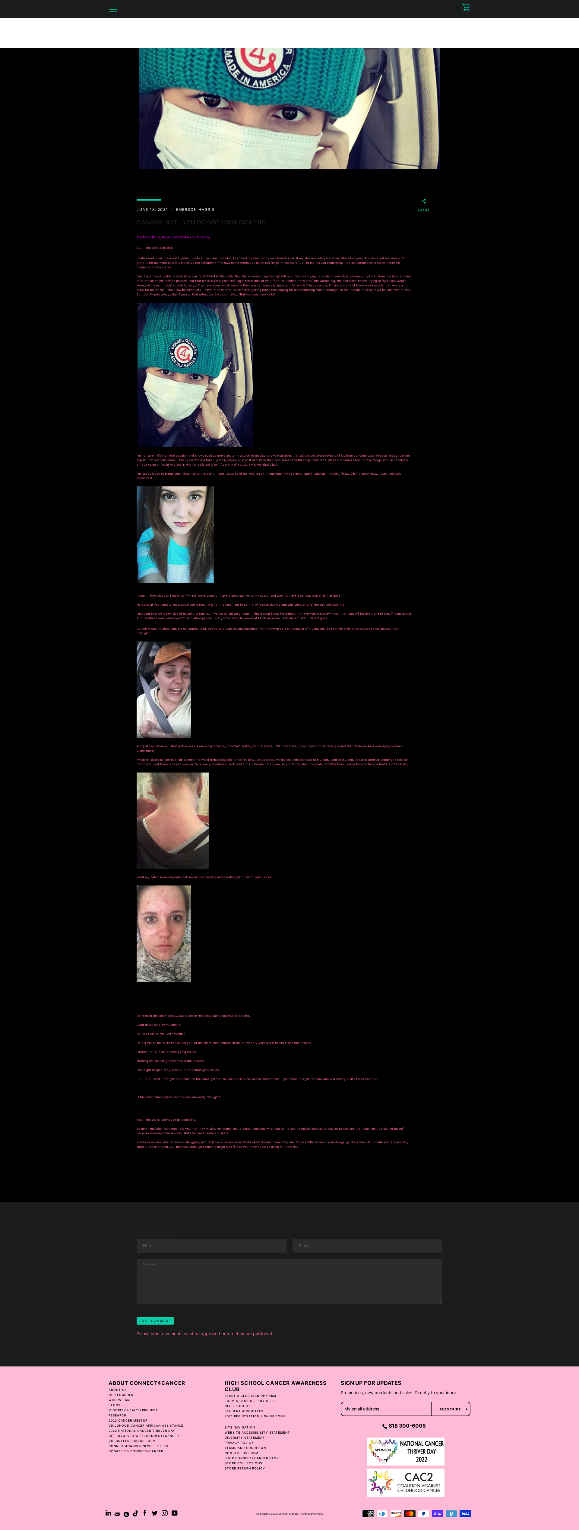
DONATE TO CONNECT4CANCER (136, 1451)
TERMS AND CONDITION (245, 1448)
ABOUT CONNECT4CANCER (147, 1383)
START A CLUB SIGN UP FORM (250, 1395)
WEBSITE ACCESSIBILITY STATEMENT (257, 1432)
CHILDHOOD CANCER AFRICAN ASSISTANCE (146, 1425)
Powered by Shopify (311, 1513)
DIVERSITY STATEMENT (245, 1437)
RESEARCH (117, 1415)
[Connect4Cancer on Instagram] (165, 1512)
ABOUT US (118, 1389)
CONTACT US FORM (241, 1453)
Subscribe (451, 1409)
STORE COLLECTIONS (243, 1463)
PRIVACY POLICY (239, 1442)
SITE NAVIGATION (240, 1427)
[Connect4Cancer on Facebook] (145, 1512)
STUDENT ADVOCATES (244, 1411)
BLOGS (114, 1405)
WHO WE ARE (120, 1400)
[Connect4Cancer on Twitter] (155, 1512)
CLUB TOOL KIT (238, 1406)
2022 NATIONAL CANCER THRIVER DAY (142, 1430)
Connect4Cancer (288, 1513)
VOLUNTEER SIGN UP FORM (132, 1441)
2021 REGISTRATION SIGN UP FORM (255, 1416)
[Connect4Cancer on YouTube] (175, 1512)
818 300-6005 (407, 1426)
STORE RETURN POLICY (245, 1468)
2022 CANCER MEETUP (128, 1420)
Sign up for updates (371, 1383)
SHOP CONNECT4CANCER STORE (253, 1458)
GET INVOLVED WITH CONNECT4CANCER (144, 1436)
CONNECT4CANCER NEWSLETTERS (138, 1446)
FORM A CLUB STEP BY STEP (250, 1401)
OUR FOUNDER (121, 1395)
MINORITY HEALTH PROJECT (133, 1410)
